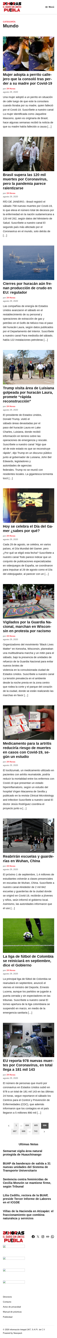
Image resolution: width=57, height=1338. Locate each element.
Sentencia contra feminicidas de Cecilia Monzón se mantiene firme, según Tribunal (27, 1183)
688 (23, 1131)
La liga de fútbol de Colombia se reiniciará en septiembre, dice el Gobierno (28, 960)
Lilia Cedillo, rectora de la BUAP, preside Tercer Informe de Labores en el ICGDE (27, 1199)
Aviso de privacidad (12, 1307)
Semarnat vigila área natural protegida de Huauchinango (22, 1152)
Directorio (7, 1297)
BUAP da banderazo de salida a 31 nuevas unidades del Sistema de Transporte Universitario (27, 1167)
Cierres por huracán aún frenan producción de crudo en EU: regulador (27, 287)
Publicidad (7, 1317)
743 (35, 1131)
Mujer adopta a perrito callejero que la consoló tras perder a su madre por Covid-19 (27, 78)
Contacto (7, 1302)
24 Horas (11, 88)
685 (36, 1125)
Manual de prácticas (12, 1312)
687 (15, 1131)
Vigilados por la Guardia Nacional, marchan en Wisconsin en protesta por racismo (27, 626)
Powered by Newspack (12, 1333)
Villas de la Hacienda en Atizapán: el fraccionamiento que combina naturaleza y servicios (28, 1215)
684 (27, 1125)
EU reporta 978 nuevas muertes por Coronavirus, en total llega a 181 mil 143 (28, 1065)
